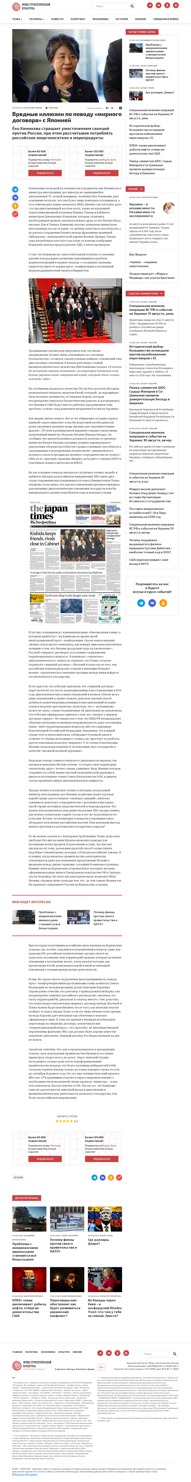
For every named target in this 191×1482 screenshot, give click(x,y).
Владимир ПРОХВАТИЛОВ (153, 40)
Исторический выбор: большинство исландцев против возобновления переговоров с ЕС (149, 352)
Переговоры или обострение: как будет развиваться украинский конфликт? (65, 1307)
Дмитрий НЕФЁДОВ (33, 1296)
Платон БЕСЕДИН (150, 197)
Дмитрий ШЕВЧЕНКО (72, 1296)
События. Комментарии (143, 293)
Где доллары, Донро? (99, 1241)
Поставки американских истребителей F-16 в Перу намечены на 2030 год (147, 512)
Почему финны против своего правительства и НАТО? (105, 918)
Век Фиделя (137, 254)
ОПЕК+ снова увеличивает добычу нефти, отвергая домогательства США (29, 1307)
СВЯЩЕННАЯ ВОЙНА (166, 18)
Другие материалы (26, 1198)
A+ (107, 107)
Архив (90, 1369)
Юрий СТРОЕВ (106, 1235)
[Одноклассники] (15, 206)
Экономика (100, 18)
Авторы (71, 1369)
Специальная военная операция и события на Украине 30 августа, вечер (150, 436)
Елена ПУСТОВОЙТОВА (110, 1296)
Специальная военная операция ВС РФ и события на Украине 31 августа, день (151, 114)
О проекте (60, 1369)
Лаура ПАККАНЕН (70, 1235)
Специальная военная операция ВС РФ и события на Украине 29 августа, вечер (151, 528)
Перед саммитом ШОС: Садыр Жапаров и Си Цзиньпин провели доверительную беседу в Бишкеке (149, 395)
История (122, 18)
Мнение (140, 18)
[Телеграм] (15, 189)
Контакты (81, 1369)
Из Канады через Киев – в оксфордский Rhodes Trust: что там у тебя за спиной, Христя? (105, 1307)
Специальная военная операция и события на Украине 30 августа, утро (151, 477)
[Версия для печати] (120, 107)
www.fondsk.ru (40, 1471)
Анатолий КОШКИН (33, 108)
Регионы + (37, 18)
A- (112, 107)
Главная (17, 1352)
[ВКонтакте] (15, 198)
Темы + (17, 18)
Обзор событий (149, 302)
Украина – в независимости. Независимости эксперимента (142, 210)
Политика (78, 18)
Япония (18, 1177)
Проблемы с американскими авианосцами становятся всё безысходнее (50, 920)
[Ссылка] (15, 214)
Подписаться (45, 173)
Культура (64, 1352)
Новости (57, 18)
